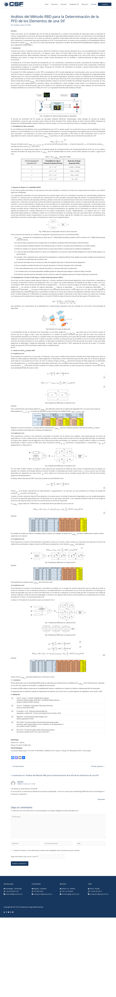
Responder (101, 799)
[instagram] (11, 912)
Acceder (94, 4)
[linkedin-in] (4, 912)
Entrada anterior (17, 766)
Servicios (64, 4)
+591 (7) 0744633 (67, 891)
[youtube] (9, 912)
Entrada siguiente (98, 766)
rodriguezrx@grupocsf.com (43, 894)
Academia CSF (74, 4)
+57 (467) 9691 (38, 891)
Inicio (46, 4)
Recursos (85, 4)
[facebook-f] (7, 912)
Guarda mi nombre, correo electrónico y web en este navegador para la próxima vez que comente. (46, 850)
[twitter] (13, 912)
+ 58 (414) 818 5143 (11, 891)
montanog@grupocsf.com (70, 894)
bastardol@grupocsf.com (13, 894)
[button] (104, 4)
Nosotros (54, 4)
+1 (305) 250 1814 (96, 891)
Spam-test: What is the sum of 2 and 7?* (24, 857)
